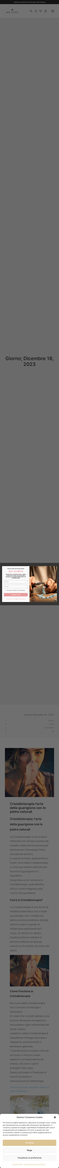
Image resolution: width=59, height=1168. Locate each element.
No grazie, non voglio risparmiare (15, 598)
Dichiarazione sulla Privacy (34, 1164)
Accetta (30, 1142)
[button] (55, 1117)
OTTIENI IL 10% (15, 594)
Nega (29, 1150)
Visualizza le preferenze (30, 1157)
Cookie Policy (17, 1164)
